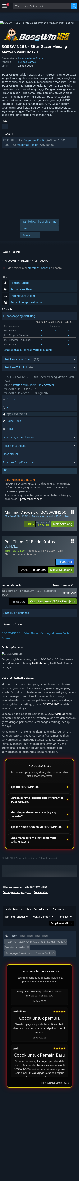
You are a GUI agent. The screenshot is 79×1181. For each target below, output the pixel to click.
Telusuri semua (63, 585)
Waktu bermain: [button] (15, 947)
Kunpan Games (27, 61)
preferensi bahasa (39, 268)
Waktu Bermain (41, 916)
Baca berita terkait (14, 445)
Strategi (49, 384)
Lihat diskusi (10, 454)
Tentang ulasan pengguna (17, 892)
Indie (33, 384)
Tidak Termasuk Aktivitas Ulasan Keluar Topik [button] (34, 941)
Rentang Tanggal (15, 916)
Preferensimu (41, 892)
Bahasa (57, 909)
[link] (37, 524)
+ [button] (5, 126)
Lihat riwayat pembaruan (18, 437)
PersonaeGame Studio (31, 57)
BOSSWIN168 (51, 704)
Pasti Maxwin (40, 663)
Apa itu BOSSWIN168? (25, 787)
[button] (39, 142)
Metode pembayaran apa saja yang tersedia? (33, 814)
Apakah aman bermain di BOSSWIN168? (36, 827)
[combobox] (42, 6)
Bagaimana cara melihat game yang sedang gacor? (33, 839)
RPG (40, 384)
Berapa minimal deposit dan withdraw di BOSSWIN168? (37, 799)
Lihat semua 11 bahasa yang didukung (27, 349)
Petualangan (21, 384)
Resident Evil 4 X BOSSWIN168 (45, 550)
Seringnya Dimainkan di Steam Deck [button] (28, 953)
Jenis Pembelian (36, 909)
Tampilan (63, 916)
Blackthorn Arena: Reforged (21, 554)
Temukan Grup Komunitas (18, 462)
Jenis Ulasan (12, 909)
